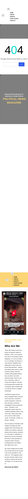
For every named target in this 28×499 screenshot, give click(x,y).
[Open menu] (3, 15)
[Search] (22, 64)
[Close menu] (8, 9)
